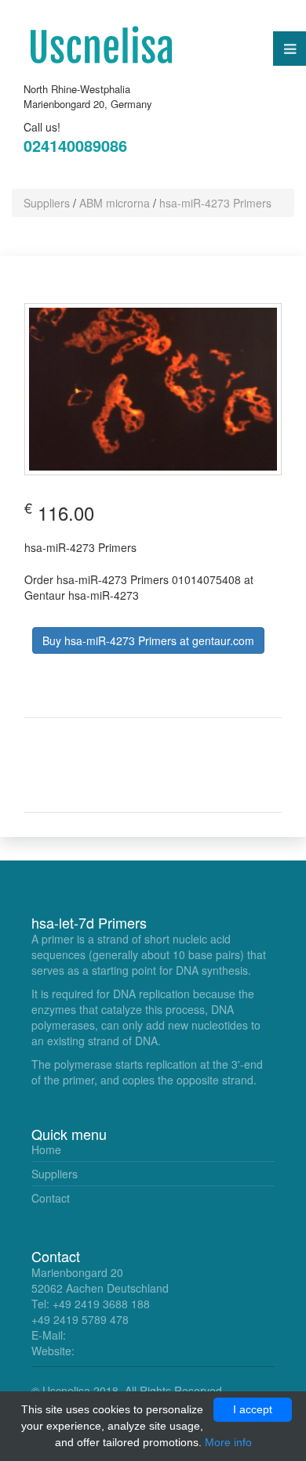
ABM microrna (114, 203)
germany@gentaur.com (127, 1335)
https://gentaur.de (121, 1350)
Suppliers (47, 203)
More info (228, 1442)
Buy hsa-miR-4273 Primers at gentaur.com (148, 640)
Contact (50, 1198)
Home (46, 1149)
